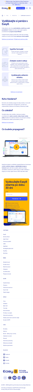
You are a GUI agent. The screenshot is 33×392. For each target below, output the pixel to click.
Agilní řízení (5, 239)
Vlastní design (6, 292)
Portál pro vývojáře (7, 313)
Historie (5, 331)
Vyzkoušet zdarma (20, 8)
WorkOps (5, 253)
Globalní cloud (6, 262)
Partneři (5, 338)
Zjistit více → (18, 4)
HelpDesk (5, 246)
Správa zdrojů (6, 236)
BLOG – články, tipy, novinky (9, 333)
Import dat (5, 289)
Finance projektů (7, 241)
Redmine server (6, 266)
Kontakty (5, 328)
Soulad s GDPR (6, 320)
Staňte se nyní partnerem (8, 39)
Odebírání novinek (7, 336)
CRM (4, 243)
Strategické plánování (8, 248)
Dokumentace (6, 310)
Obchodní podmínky (8, 315)
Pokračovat (15, 198)
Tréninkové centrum (7, 287)
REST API (5, 305)
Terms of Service (13, 389)
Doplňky (5, 250)
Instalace (5, 303)
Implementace (6, 282)
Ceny (4, 301)
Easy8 (4, 234)
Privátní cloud (6, 264)
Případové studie (7, 273)
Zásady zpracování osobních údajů (11, 317)
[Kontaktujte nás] (27, 8)
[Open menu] (30, 8)
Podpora (5, 285)
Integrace (5, 269)
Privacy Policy (4, 389)
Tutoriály (5, 308)
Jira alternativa (6, 271)
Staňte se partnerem (8, 345)
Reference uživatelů (7, 343)
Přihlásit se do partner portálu (21, 39)
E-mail (7, 191)
